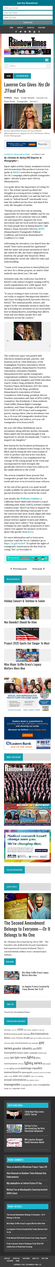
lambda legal (42, 1053)
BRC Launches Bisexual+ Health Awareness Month (34, 1141)
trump (6, 1088)
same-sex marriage (37, 1076)
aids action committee (31, 1030)
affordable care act (10, 1030)
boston (7, 1033)
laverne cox (42, 97)
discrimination (39, 1033)
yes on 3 (33, 101)
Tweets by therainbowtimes (17, 1012)
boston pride (17, 1034)
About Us (35, 1258)
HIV (39, 1048)
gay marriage (33, 1043)
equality (13, 1038)
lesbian (6, 1058)
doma (7, 1037)
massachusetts (12, 1072)
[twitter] (21, 31)
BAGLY (16, 172)
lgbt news (20, 1057)
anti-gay (41, 1030)
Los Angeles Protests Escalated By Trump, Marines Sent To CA (35, 988)
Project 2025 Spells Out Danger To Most (27, 643)
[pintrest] (25, 31)
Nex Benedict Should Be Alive (20, 622)
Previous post (20, 568)
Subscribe (41, 27)
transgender (22, 101)
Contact (20, 27)
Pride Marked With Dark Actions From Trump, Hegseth (26, 1237)
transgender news (29, 1084)
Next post (37, 568)
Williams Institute (30, 498)
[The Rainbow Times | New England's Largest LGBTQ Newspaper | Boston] (27, 42)
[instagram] (30, 31)
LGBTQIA (21, 1064)
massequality (27, 1072)
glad (35, 1048)
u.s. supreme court (17, 1088)
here (30, 531)
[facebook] (16, 31)
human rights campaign (27, 1052)
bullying (26, 1034)
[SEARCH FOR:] (27, 65)
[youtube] (34, 31)
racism (10, 1076)
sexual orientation (15, 1079)
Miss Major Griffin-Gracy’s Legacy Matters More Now (22, 666)
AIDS (20, 1029)
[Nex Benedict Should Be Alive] (27, 617)
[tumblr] (39, 31)
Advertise (30, 27)
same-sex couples (21, 1075)
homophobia (10, 1052)
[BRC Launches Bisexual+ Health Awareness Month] (14, 1145)
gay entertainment (19, 1043)
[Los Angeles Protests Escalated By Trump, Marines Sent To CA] (11, 992)
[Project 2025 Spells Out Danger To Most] (27, 638)
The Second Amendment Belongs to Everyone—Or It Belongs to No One (27, 928)
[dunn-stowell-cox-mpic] (38, 346)
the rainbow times (33, 1080)
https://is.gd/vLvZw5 (14, 543)
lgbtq (31, 1057)
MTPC (41, 228)
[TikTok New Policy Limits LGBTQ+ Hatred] (14, 1117)
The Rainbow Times (22, 154)
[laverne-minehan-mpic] (17, 346)
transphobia (44, 1084)
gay (31, 1038)
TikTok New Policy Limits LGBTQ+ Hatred (34, 1113)
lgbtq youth (14, 1068)
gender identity (28, 97)
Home (11, 27)
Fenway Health (23, 1038)
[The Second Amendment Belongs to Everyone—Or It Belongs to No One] (27, 917)
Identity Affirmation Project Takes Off (30, 1167)
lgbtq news (33, 1062)
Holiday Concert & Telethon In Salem (24, 600)
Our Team (45, 1258)
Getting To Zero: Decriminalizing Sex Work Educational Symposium (35, 1128)
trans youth (9, 101)
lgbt (12, 1057)
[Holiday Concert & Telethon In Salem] (27, 596)
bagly (16, 97)
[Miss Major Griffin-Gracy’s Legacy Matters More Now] (27, 659)
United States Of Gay (32, 1183)
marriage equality (31, 1068)
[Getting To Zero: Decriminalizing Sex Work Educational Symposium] (14, 1131)
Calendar (10, 1261)
